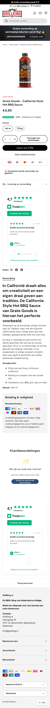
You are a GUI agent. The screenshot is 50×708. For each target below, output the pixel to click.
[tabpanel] (25, 336)
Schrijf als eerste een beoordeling (25, 481)
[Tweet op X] (11, 269)
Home (5, 45)
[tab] (9, 278)
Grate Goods (8, 97)
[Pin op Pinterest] (21, 269)
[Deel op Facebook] (16, 269)
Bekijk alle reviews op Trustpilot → (25, 260)
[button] (40, 13)
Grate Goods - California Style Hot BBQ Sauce (25, 45)
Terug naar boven (25, 583)
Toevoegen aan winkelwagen (33, 139)
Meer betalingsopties (25, 154)
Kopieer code (37, 36)
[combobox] (25, 21)
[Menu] (46, 13)
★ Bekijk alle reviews (19, 213)
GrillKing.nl (12, 702)
